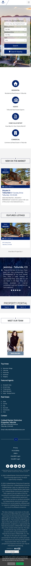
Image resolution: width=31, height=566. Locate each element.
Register (7, 307)
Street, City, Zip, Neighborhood (13, 21)
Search (18, 45)
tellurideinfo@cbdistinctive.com (15, 429)
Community (6, 410)
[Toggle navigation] (28, 2)
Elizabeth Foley (7, 385)
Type (5, 38)
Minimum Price (9, 27)
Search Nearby (16, 52)
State (4, 401)
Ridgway (5, 376)
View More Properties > (15, 251)
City (4, 405)
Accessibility (15, 450)
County (5, 403)
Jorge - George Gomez (9, 393)
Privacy (15, 448)
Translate (17, 554)
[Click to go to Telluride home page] (3, 2)
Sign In (23, 307)
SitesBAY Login (15, 459)
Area (4, 412)
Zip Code (5, 408)
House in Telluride (6, 191)
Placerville (6, 372)
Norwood (5, 374)
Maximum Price (9, 32)
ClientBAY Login (15, 456)
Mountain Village (7, 368)
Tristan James (7, 389)
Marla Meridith (7, 391)
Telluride (5, 370)
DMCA (15, 453)
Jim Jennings (6, 387)
